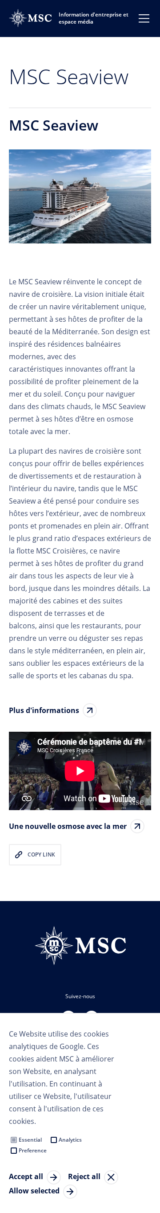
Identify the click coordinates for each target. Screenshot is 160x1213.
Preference (33, 1150)
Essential (30, 1139)
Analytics (70, 1139)
